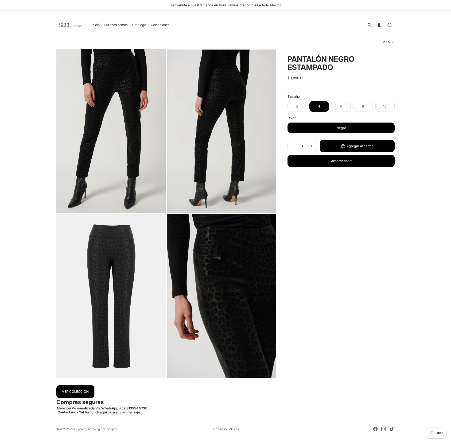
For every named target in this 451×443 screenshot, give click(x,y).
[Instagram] (383, 429)
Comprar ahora (341, 161)
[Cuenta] (379, 25)
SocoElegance (76, 429)
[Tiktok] (392, 429)
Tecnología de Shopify (102, 429)
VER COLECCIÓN (75, 391)
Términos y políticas (225, 429)
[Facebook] (375, 429)
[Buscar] (369, 25)
